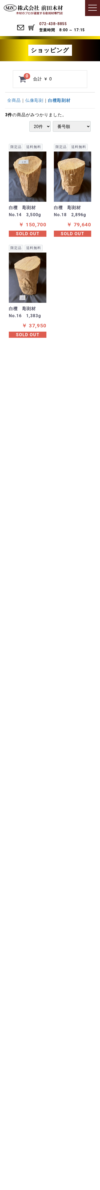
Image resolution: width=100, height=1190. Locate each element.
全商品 (14, 100)
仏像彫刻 (34, 100)
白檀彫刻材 (59, 100)
